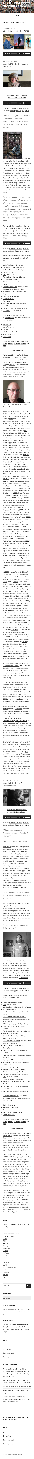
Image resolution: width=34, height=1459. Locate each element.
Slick (27, 574)
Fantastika (6, 546)
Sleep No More (8, 178)
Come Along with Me (10, 287)
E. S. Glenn (6, 1386)
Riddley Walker (8, 289)
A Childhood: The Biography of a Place (15, 1062)
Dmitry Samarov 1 (9, 1105)
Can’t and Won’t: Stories (11, 1091)
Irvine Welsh (7, 847)
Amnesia (20, 548)
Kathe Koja (25, 161)
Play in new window (15, 108)
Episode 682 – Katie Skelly (22, 1382)
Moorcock (6, 692)
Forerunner (18, 709)
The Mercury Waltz (9, 267)
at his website (20, 1150)
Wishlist (5, 1275)
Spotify (12, 111)
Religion (8, 701)
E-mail (5, 1258)
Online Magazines (17, 462)
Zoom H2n (6, 761)
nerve (24, 374)
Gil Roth (11, 1224)
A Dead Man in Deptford (11, 291)
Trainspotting (14, 851)
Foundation (25, 450)
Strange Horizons (18, 464)
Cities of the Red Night (10, 1045)
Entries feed (7, 1349)
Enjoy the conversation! (11, 315)
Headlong (12, 365)
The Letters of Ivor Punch (11, 1041)
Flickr (5, 1270)
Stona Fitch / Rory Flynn (11, 1107)
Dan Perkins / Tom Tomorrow (12, 1112)
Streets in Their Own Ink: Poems (13, 1081)
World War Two (12, 553)
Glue (4, 1005)
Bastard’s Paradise (9, 270)
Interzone (23, 457)
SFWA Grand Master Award (19, 565)
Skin (9, 362)
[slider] (27, 53)
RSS (23, 111)
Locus (20, 620)
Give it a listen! (21, 887)
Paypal (25, 1329)
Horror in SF (24, 553)
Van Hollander (11, 522)
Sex (28, 713)
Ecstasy (6, 1136)
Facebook (17, 343)
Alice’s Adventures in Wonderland (14, 282)
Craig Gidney (7, 337)
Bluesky (5, 1246)
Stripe (5, 1332)
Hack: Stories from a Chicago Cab (14, 1055)
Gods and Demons (21, 721)
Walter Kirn (6, 1110)
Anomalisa (6, 301)
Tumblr (23, 343)
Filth (4, 1009)
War (10, 730)
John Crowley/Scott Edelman (12, 332)
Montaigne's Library (9, 1267)
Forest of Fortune (8, 1079)
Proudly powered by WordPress (12, 1454)
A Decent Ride (17, 1140)
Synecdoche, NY (8, 299)
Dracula (5, 279)
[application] (17, 54)
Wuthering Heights (9, 303)
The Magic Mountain (10, 308)
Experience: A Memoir (10, 1060)
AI (27, 701)
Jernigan (5, 1033)
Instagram (6, 1248)
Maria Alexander (8, 327)
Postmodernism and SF (10, 555)
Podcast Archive (8, 1236)
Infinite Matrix (7, 476)
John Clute (10, 226)
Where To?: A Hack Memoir (12, 1050)
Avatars (5, 709)
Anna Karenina (8, 296)
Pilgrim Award (25, 558)
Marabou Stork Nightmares (12, 1007)
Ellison (5, 582)
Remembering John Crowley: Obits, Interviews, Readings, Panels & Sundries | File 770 (16, 1371)
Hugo (13, 603)
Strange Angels (17, 362)
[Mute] (23, 54)
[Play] (5, 54)
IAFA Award (15, 560)
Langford (6, 639)
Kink (4, 275)
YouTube (6, 1253)
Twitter (10, 343)
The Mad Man (7, 277)
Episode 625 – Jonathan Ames (16, 31)
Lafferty (15, 582)
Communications (8, 721)
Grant (5, 512)
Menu (18, 15)
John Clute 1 (7, 324)
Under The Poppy (8, 265)
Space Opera (19, 699)
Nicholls (9, 622)
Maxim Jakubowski (9, 1115)
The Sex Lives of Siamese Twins (13, 1012)
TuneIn (18, 111)
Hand (11, 419)
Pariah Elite (13, 725)
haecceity (13, 233)
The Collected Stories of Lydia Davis (15, 1086)
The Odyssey (7, 306)
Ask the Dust (7, 1067)
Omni (16, 452)
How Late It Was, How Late (11, 1026)
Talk (4, 365)
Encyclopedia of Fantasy (21, 512)
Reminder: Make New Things (21, 1386)
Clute (29, 414)
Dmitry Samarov (12, 961)
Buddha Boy (27, 362)
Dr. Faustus (6, 311)
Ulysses (5, 1043)
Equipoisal (26, 692)
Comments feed (8, 1353)
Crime (11, 1138)
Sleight (24, 642)
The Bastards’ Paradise (10, 166)
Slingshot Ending (23, 735)
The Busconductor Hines (11, 1031)
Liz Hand (5, 329)
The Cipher (6, 272)
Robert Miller (7, 1390)
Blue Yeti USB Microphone (12, 768)
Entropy (22, 730)
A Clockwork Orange (9, 1024)
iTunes (5, 343)
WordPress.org (8, 1357)
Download (26, 108)
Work (4, 1277)
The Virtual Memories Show (14, 4)
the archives (9, 318)
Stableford (14, 630)
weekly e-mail (14, 1309)
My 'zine (5, 1265)
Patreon (26, 1327)
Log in (5, 1345)
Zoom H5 (6, 756)
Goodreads (6, 1272)
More (27, 111)
